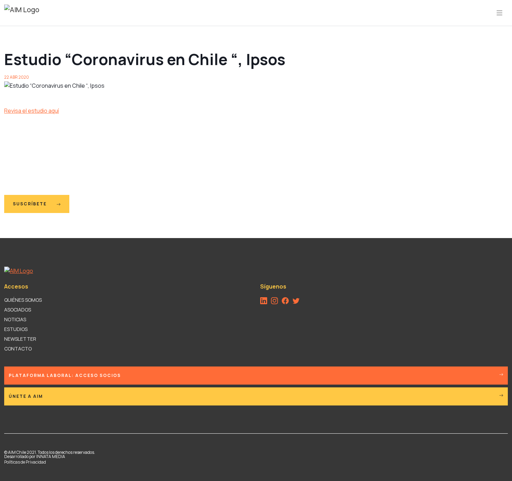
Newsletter (20, 339)
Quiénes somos (23, 300)
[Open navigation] (499, 12)
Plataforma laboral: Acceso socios (65, 375)
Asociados (17, 309)
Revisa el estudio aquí (31, 111)
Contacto (18, 348)
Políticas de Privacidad (25, 462)
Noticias (15, 319)
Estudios (16, 329)
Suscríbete (30, 204)
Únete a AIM (26, 396)
